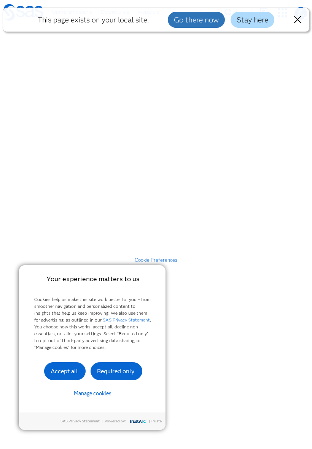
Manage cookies (92, 393)
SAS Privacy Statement (126, 320)
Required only (116, 371)
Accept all (64, 371)
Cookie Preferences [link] (156, 260)
